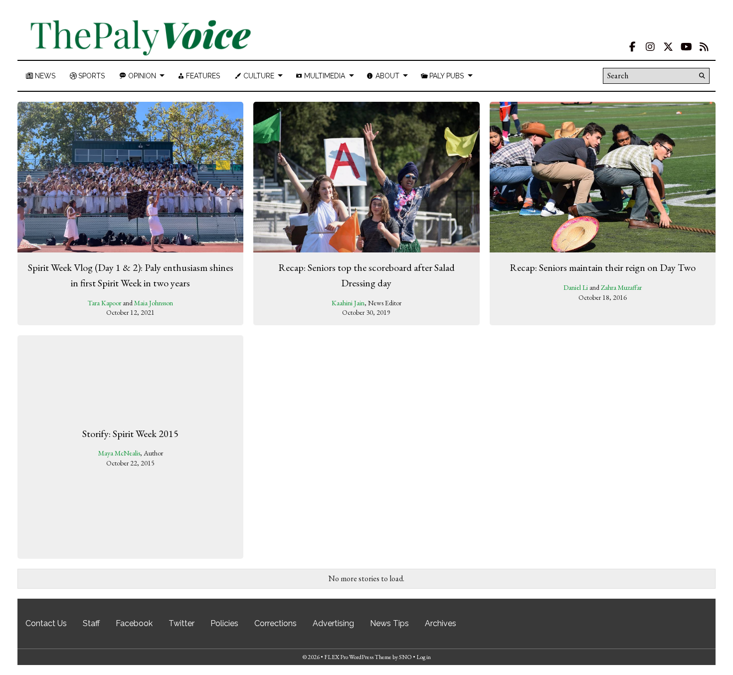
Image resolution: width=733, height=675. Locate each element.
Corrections (275, 623)
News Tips (389, 623)
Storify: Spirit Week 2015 (130, 433)
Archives (440, 623)
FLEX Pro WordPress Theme (357, 657)
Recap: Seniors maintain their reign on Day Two (603, 267)
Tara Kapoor (104, 302)
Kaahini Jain (348, 302)
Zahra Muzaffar (621, 287)
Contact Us (46, 623)
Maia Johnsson (153, 302)
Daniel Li (575, 287)
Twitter (181, 623)
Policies (224, 623)
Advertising (333, 623)
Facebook (134, 623)
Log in (423, 657)
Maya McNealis (119, 453)
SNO (405, 657)
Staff (91, 623)
